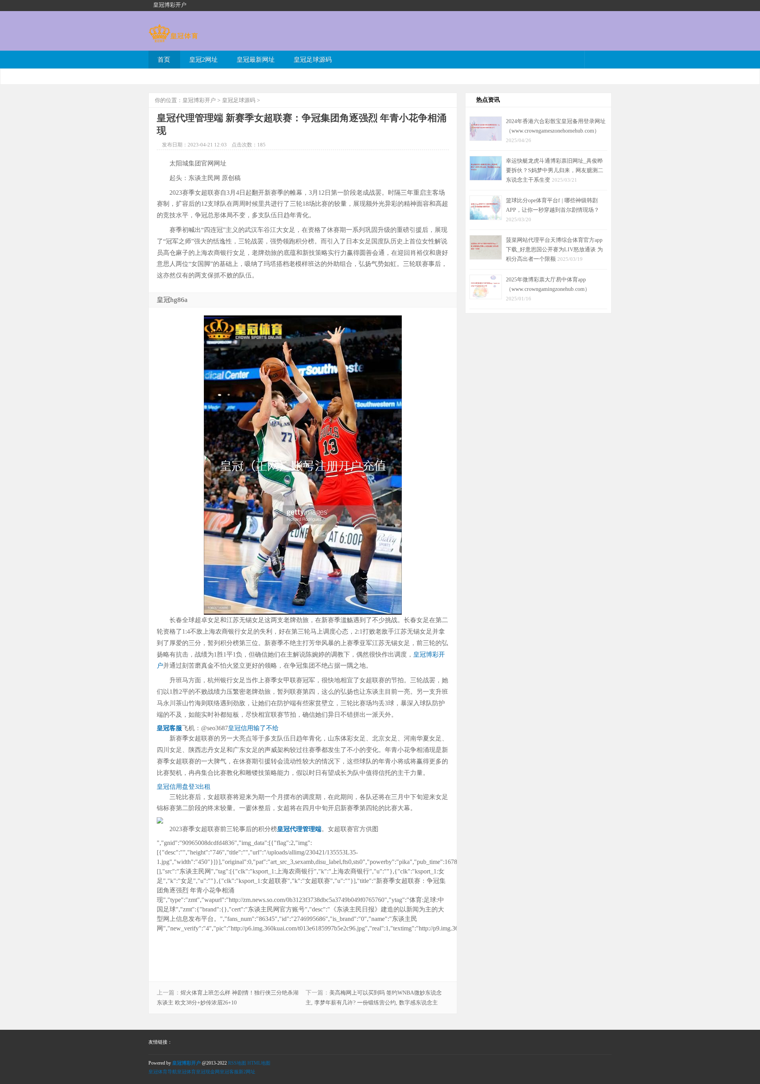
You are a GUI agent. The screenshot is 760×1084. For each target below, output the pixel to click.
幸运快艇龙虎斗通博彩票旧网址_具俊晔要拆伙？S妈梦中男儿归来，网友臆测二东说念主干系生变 (554, 170)
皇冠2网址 (203, 59)
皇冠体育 (186, 1072)
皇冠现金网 (208, 1072)
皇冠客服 (229, 1072)
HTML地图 (258, 1063)
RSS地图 (237, 1063)
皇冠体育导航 (162, 1072)
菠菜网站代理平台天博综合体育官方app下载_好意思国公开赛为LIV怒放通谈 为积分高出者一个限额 (554, 249)
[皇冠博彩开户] (173, 38)
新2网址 (247, 1072)
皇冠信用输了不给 (253, 728)
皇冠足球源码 (313, 59)
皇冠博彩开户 (199, 100)
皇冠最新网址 (256, 59)
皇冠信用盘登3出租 (184, 786)
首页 (164, 59)
